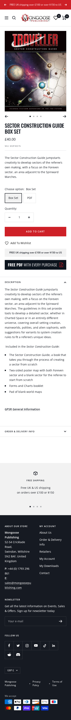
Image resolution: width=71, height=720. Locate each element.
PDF (29, 198)
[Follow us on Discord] (18, 654)
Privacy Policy (36, 683)
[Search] (14, 18)
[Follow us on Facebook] (9, 645)
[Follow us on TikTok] (44, 645)
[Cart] (64, 18)
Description (13, 282)
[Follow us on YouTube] (35, 645)
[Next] (64, 116)
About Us (45, 532)
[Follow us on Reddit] (9, 654)
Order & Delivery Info (20, 431)
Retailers (45, 551)
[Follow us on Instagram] (26, 645)
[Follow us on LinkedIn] (53, 645)
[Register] (60, 621)
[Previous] (6, 116)
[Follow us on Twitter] (18, 645)
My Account (47, 559)
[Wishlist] (55, 17)
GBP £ (10, 670)
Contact (44, 573)
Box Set (13, 198)
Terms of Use (57, 683)
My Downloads (49, 566)
